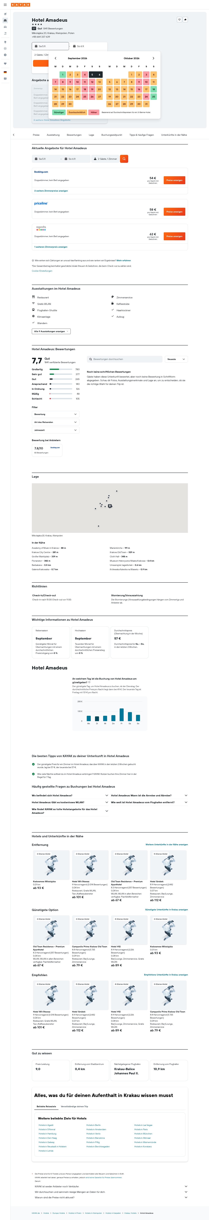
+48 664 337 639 (41, 36)
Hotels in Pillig (93, 1142)
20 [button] (99, 89)
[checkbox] (47, 450)
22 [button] (62, 96)
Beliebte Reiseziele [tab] (46, 1106)
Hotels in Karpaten (113, 1213)
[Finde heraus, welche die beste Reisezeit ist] (5, 55)
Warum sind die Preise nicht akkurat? (54, 1197)
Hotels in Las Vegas (143, 1125)
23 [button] (70, 96)
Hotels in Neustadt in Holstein (53, 1146)
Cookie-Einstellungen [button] (42, 270)
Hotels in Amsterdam (96, 1129)
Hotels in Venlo (93, 1133)
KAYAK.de (36, 1213)
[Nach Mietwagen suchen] (5, 27)
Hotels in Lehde (46, 1150)
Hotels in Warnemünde (145, 1142)
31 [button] (146, 103)
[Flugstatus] (5, 48)
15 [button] (63, 89)
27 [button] (99, 96)
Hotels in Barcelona (95, 1138)
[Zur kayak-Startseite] (20, 5)
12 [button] (92, 81)
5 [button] (92, 74)
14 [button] (55, 89)
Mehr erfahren (124, 260)
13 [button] (99, 81)
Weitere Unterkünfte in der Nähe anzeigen (167, 844)
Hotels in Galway (46, 1142)
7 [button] (55, 81)
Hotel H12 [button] (116, 946)
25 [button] (84, 96)
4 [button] (85, 74)
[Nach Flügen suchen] (5, 14)
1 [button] (62, 74)
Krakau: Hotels (130, 1213)
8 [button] (62, 81)
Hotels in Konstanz (143, 1146)
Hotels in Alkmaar (142, 1138)
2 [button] (70, 74)
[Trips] (5, 64)
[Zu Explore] (5, 42)
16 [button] (70, 89)
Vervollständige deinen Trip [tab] (74, 1106)
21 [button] (55, 96)
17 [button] (77, 89)
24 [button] (77, 96)
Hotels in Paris (140, 1129)
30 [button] (70, 103)
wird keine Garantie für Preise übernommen (104, 1177)
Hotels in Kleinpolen (93, 1213)
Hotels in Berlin (93, 1125)
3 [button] (77, 74)
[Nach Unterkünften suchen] (5, 20)
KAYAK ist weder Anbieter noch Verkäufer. (57, 1186)
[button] (5, 4)
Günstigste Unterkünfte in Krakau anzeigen (166, 909)
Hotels (46, 1213)
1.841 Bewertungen (53, 28)
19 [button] (92, 89)
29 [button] (62, 103)
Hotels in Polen (75, 1213)
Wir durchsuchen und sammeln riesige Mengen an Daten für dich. (70, 1191)
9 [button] (70, 81)
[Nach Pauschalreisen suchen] (5, 33)
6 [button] (99, 74)
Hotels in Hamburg (47, 1133)
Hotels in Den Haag (48, 1138)
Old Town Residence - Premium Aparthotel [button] (127, 883)
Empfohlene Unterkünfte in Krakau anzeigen (166, 974)
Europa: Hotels (59, 1213)
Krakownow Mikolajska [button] (44, 881)
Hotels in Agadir (46, 1125)
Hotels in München (143, 1133)
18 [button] (85, 89)
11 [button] (85, 81)
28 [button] (55, 103)
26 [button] (92, 96)
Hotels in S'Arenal (47, 1129)
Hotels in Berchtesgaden (98, 1146)
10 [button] (77, 81)
